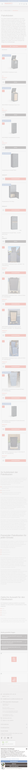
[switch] (3, 768)
